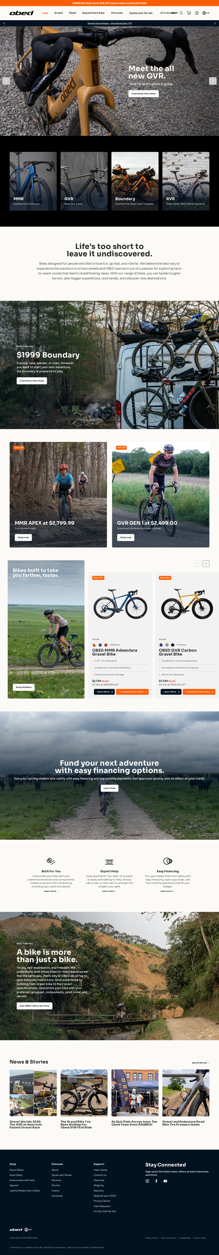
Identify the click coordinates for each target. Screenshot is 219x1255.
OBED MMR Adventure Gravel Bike (114, 652)
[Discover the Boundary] (135, 181)
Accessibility (185, 1238)
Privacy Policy (151, 1238)
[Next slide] (206, 563)
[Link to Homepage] (16, 1230)
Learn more (50, 891)
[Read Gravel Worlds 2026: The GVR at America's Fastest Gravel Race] (33, 1099)
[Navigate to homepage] (22, 13)
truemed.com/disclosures (92, 1247)
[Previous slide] (6, 81)
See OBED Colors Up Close (34, 1005)
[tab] (108, 133)
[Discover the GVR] (84, 181)
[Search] (181, 13)
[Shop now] (58, 494)
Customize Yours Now (143, 93)
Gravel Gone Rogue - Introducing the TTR (110, 23)
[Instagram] (147, 1181)
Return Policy (200, 1238)
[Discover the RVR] (186, 181)
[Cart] (189, 13)
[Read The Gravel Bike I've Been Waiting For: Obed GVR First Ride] (84, 1099)
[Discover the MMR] (33, 181)
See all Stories (199, 1063)
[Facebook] (156, 1181)
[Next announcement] (215, 23)
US (207, 13)
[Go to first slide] (213, 81)
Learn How (109, 788)
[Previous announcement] (4, 23)
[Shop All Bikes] (46, 629)
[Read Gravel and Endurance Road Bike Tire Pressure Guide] (186, 1099)
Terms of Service (168, 1238)
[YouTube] (165, 1181)
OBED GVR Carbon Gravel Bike (178, 652)
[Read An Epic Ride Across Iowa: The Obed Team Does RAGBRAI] (135, 1099)
